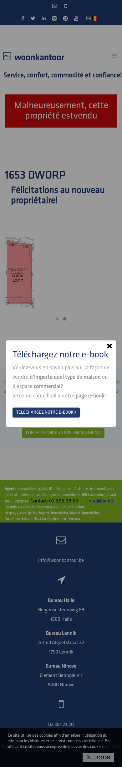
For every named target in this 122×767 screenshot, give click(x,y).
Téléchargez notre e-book (45, 412)
